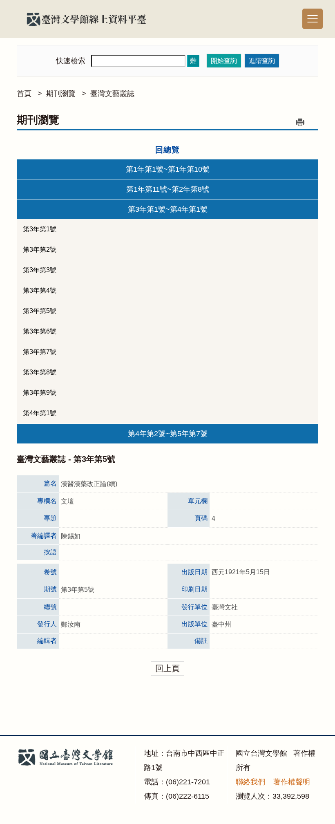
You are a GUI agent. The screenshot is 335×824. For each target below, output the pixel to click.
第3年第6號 (39, 331)
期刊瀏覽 (61, 94)
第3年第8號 (39, 372)
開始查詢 (224, 60)
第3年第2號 (39, 249)
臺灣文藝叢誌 (112, 94)
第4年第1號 (39, 413)
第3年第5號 (39, 310)
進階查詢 (262, 60)
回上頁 (167, 668)
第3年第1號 (39, 229)
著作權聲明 (291, 782)
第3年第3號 (39, 269)
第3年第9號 (39, 392)
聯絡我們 (250, 782)
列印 (300, 122)
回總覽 (167, 150)
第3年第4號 (39, 290)
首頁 (24, 94)
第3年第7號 (39, 351)
